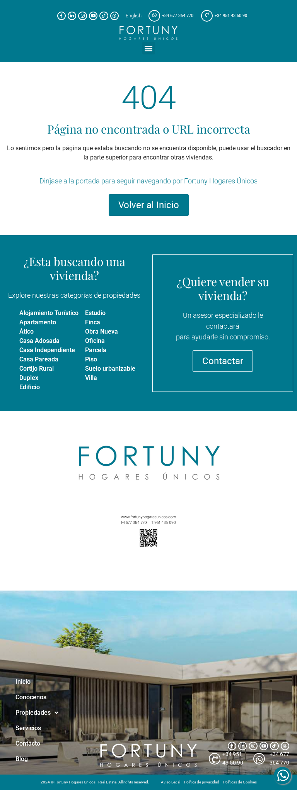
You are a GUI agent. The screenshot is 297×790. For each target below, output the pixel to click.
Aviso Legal (170, 782)
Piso (91, 359)
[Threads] (114, 16)
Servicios (28, 728)
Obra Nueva (101, 331)
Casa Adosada (39, 340)
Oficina (95, 340)
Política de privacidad (201, 782)
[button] (148, 48)
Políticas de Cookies (240, 782)
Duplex (28, 377)
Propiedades (33, 712)
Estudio (95, 313)
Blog (21, 759)
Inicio (23, 681)
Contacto (27, 743)
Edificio (29, 387)
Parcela (95, 350)
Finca (92, 322)
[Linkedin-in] (72, 16)
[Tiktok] (103, 16)
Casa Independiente (47, 350)
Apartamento (37, 322)
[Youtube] (93, 16)
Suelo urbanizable (110, 368)
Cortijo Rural (36, 368)
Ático (26, 331)
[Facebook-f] (61, 16)
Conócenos (30, 697)
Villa (91, 377)
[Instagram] (82, 16)
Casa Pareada (38, 359)
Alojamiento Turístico (49, 313)
